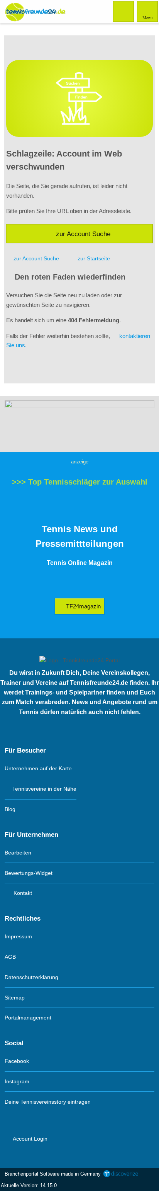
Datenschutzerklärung (31, 977)
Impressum (18, 936)
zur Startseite (94, 258)
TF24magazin (82, 606)
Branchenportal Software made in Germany (51, 1174)
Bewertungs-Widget (28, 873)
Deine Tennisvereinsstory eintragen (48, 1102)
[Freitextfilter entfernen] (124, 11)
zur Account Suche (83, 234)
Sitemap (15, 997)
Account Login (29, 1139)
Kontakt (22, 893)
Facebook (17, 1061)
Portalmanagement (28, 1017)
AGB (10, 957)
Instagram (17, 1081)
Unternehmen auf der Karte (38, 768)
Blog (10, 809)
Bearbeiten (18, 853)
